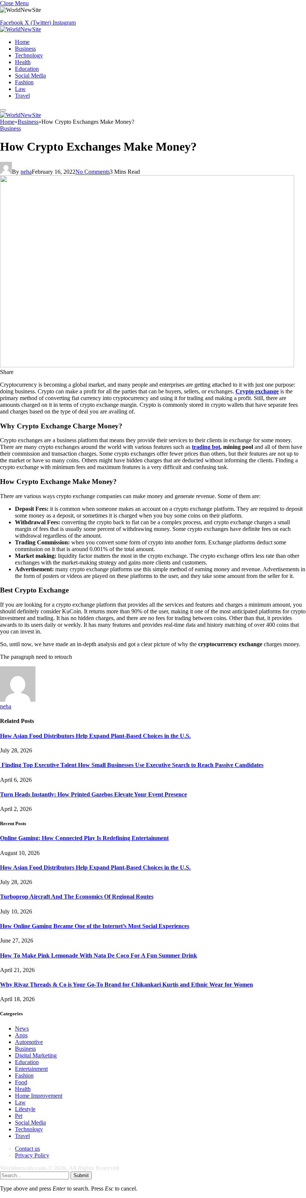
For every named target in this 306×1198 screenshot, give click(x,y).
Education (27, 69)
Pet (18, 1116)
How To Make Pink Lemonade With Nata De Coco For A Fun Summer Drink (98, 955)
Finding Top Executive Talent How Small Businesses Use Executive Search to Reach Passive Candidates (131, 765)
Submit (81, 1175)
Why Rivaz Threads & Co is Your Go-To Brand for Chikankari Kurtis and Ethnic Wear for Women (126, 984)
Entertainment (31, 1069)
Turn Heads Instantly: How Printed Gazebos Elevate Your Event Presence (93, 794)
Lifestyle (25, 1109)
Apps (21, 1035)
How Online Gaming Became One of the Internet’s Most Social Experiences (94, 926)
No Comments (92, 172)
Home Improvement (38, 1095)
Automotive (29, 1042)
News (22, 1028)
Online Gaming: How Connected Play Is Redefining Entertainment (84, 838)
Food (21, 1082)
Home (22, 42)
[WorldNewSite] (20, 29)
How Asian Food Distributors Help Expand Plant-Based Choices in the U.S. (95, 736)
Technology (29, 55)
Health (23, 62)
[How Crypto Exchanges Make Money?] (147, 365)
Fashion (24, 82)
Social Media (30, 75)
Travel (22, 95)
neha (26, 172)
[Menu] (3, 110)
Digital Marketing (36, 1055)
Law (20, 89)
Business (25, 48)
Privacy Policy (32, 1155)
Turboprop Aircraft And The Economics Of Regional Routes (76, 896)
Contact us (27, 1148)
